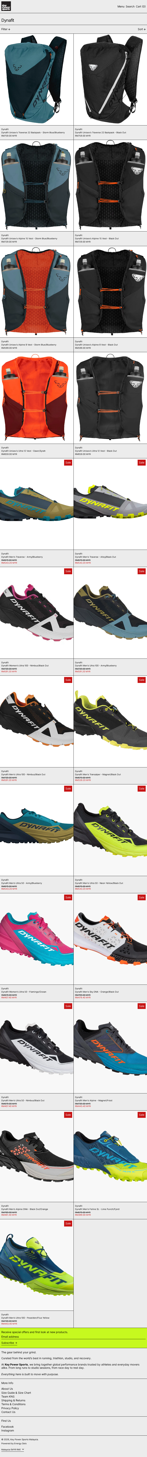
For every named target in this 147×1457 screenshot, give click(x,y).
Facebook (7, 1426)
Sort (140, 29)
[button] (130, 7)
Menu (121, 6)
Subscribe (7, 1342)
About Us (7, 1388)
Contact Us (8, 1412)
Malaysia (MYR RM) (11, 1449)
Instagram (7, 1430)
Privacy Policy (10, 1408)
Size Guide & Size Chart (16, 1392)
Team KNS (8, 1396)
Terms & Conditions (13, 1404)
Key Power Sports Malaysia (24, 1439)
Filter (4, 29)
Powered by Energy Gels (14, 1443)
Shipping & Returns (13, 1400)
